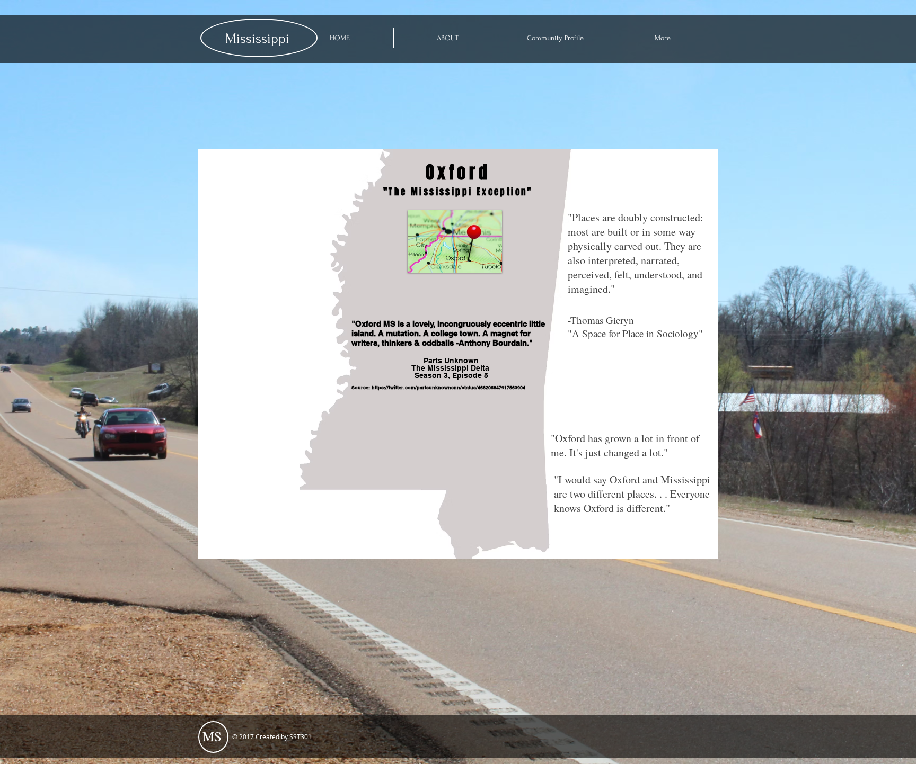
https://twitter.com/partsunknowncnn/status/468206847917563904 (448, 387)
